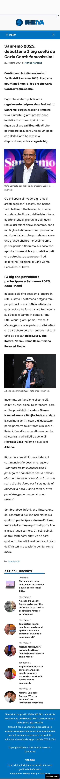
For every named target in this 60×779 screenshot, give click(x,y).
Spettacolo (14, 561)
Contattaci (30, 751)
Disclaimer (44, 773)
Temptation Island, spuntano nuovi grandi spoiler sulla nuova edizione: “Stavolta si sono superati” (31, 630)
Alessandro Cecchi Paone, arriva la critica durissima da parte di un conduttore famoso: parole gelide (31, 607)
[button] (53, 34)
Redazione (15, 773)
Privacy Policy (30, 773)
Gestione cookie (52, 776)
